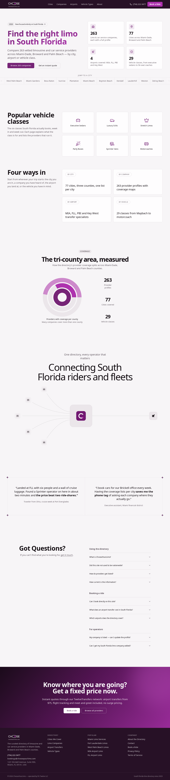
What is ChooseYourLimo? (100, 557)
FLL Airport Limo (95, 755)
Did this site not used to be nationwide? (106, 565)
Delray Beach (134, 81)
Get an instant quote (48, 65)
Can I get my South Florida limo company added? (110, 645)
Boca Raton (25, 81)
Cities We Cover (54, 739)
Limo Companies (55, 743)
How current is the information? (102, 582)
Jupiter (159, 81)
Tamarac (148, 81)
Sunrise (37, 81)
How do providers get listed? (101, 573)
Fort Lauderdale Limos (97, 743)
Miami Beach (65, 81)
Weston (120, 81)
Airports (73, 4)
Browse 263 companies (21, 65)
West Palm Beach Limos (98, 747)
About (99, 4)
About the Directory (136, 739)
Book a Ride (155, 4)
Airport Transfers (55, 747)
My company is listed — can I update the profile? (109, 637)
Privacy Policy (134, 751)
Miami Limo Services (97, 739)
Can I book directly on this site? (102, 601)
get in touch (67, 555)
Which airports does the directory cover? (106, 618)
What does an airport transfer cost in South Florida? (111, 609)
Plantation (50, 81)
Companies (62, 4)
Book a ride (72, 710)
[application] (62, 297)
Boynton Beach (81, 81)
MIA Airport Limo (95, 751)
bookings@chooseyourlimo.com (21, 758)
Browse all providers (94, 710)
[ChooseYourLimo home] (13, 4)
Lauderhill (108, 81)
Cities (50, 4)
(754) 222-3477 (139, 4)
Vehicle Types (87, 4)
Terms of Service (135, 755)
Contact (131, 743)
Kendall (96, 81)
